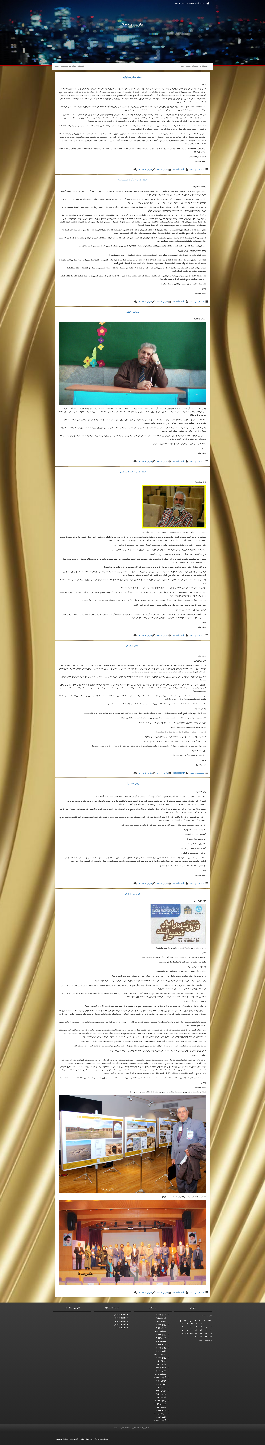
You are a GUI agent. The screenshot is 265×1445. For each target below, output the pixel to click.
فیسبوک (190, 3)
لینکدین (72, 66)
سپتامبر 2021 (160, 1354)
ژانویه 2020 (160, 1400)
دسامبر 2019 (160, 1403)
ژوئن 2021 (161, 1357)
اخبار (134, 1427)
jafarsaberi (120, 1314)
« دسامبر (208, 1340)
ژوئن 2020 (161, 1384)
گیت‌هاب (80, 66)
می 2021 (162, 1361)
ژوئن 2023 (161, 1334)
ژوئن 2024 (161, 1324)
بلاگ (139, 1427)
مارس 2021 (161, 1364)
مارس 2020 (161, 1394)
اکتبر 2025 (161, 1314)
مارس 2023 (161, 1337)
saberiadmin (179, 169)
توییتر (183, 3)
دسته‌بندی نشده (197, 169)
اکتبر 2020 (161, 1370)
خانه (150, 1427)
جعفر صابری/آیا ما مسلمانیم (132, 180)
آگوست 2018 (160, 1420)
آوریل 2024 (161, 1328)
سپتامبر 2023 (160, 1331)
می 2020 (162, 1387)
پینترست (64, 66)
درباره (144, 1427)
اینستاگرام (199, 3)
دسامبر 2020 (160, 1367)
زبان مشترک (132, 783)
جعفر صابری (132, 646)
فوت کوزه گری (132, 894)
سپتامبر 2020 (160, 1374)
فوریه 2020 (161, 1397)
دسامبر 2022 (160, 1341)
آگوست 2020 (160, 1377)
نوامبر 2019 (160, 1407)
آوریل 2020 (161, 1390)
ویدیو (57, 66)
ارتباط (115, 1427)
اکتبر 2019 (161, 1410)
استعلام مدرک (125, 1427)
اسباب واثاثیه (132, 312)
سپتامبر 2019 (160, 1413)
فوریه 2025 (161, 1318)
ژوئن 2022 (161, 1347)
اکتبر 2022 (161, 1344)
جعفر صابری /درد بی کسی (132, 472)
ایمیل (177, 3)
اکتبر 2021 (161, 1351)
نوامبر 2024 (160, 1321)
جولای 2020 (161, 1380)
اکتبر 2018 (161, 1417)
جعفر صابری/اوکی (132, 77)
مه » (200, 1340)
